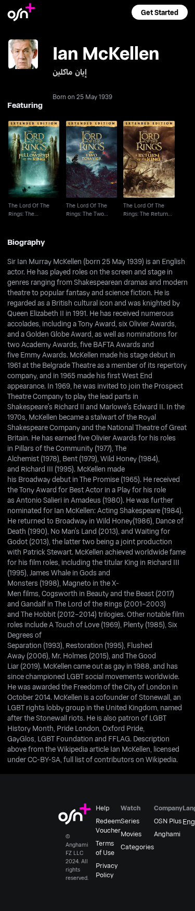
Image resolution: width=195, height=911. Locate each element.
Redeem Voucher (108, 825)
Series (130, 820)
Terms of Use (105, 847)
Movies (131, 833)
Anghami (167, 833)
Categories (137, 846)
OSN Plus (167, 820)
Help (103, 807)
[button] (160, 12)
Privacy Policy (107, 870)
